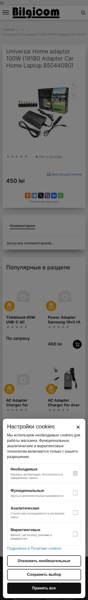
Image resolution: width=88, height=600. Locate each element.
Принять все (44, 588)
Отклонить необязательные (44, 561)
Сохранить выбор (44, 574)
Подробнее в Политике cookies (34, 548)
